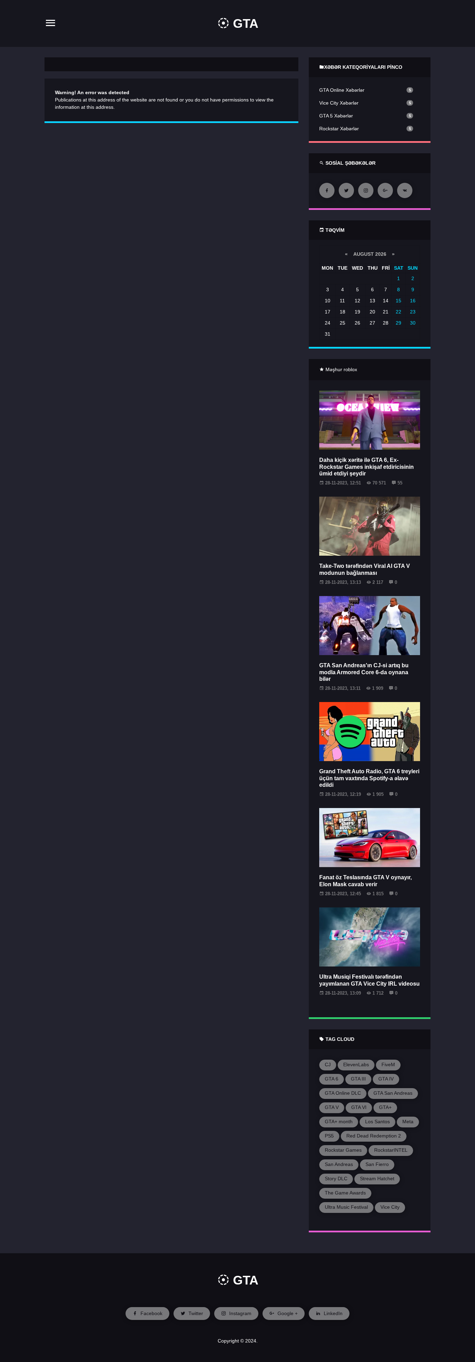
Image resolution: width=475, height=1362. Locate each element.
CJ (328, 1064)
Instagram (239, 1313)
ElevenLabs (356, 1064)
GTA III (358, 1079)
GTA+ (385, 1107)
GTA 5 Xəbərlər (336, 116)
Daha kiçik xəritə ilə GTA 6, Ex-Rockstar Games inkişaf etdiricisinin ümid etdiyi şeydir (366, 466)
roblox (350, 369)
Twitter (195, 1313)
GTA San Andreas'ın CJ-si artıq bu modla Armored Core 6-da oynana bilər (364, 672)
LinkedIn (332, 1313)
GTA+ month (339, 1121)
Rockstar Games (343, 1150)
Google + (287, 1313)
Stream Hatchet (377, 1178)
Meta (407, 1121)
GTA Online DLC (343, 1093)
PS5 (329, 1136)
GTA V (332, 1107)
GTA (244, 23)
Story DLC (336, 1178)
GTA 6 (331, 1079)
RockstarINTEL (391, 1150)
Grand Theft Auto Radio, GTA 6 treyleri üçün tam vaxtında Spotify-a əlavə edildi (369, 778)
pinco (394, 67)
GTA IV (386, 1079)
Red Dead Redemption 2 (373, 1136)
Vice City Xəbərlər (339, 103)
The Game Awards (345, 1193)
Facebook (150, 1313)
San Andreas (339, 1164)
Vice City (390, 1207)
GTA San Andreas (392, 1093)
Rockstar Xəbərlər (339, 128)
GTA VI (359, 1107)
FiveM (388, 1064)
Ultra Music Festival (346, 1207)
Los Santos (377, 1121)
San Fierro (377, 1164)
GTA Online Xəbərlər (341, 90)
